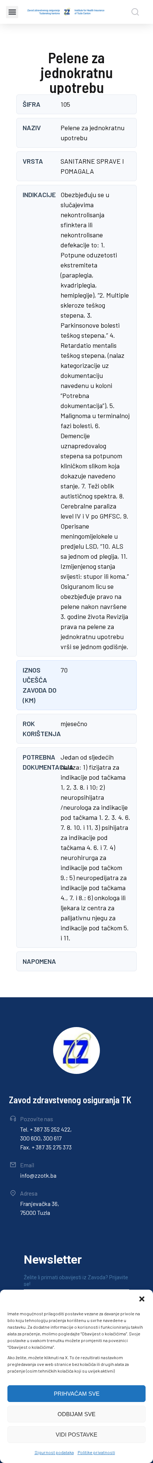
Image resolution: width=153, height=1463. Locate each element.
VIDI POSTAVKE (76, 1434)
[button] (142, 1299)
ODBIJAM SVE (76, 1414)
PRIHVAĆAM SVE (77, 1393)
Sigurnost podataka (54, 1452)
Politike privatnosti (96, 1452)
